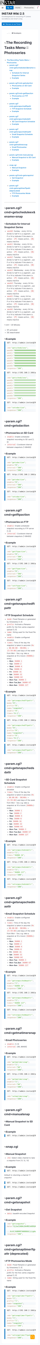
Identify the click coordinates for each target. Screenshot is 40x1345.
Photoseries (29, 8)
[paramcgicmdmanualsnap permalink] (5, 1110)
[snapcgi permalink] (5, 1146)
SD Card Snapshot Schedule (23, 121)
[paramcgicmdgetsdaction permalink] (5, 421)
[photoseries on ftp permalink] (5, 522)
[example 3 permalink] (5, 691)
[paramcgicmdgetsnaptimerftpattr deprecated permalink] (5, 1245)
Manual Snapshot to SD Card (24, 157)
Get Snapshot (17, 178)
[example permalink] (5, 339)
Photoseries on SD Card (21, 86)
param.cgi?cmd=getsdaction (21, 83)
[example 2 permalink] (5, 542)
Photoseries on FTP (20, 96)
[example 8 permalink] (5, 1167)
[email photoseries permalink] (5, 1040)
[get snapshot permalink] (5, 1209)
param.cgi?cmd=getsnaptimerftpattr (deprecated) (19, 188)
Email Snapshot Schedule (22, 134)
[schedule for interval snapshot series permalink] (5, 223)
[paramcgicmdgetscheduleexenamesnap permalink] (5, 208)
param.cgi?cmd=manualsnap (21, 155)
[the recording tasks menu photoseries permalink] (5, 42)
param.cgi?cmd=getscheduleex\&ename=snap (22, 67)
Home (17, 8)
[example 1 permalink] (5, 453)
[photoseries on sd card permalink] (5, 432)
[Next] (32, 1337)
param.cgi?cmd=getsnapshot (21, 175)
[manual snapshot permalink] (5, 1154)
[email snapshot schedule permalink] (5, 913)
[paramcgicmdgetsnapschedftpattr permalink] (5, 599)
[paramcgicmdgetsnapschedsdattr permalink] (5, 764)
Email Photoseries (19, 147)
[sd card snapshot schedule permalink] (5, 779)
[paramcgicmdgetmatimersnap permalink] (5, 1028)
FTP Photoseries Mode (21, 193)
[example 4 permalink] (5, 841)
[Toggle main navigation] (2, 8)
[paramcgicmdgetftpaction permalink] (5, 510)
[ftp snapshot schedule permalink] (5, 615)
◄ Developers (16, 33)
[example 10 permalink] (5, 1287)
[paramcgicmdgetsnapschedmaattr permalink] (5, 898)
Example (15, 78)
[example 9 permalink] (5, 1220)
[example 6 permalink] (5, 1053)
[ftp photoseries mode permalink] (5, 1261)
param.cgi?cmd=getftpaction (21, 93)
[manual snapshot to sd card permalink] (5, 1121)
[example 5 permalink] (5, 971)
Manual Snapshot (19, 168)
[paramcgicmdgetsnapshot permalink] (5, 1198)
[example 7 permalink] (5, 1131)
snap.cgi (12, 165)
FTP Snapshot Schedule (21, 109)
